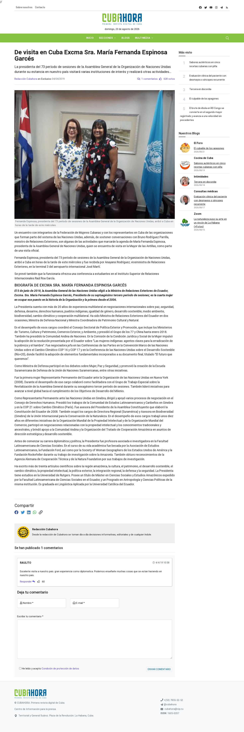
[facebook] (200, 7)
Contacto (40, 7)
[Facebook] (16, 512)
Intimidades (201, 176)
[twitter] (205, 7)
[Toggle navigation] (227, 38)
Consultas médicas (206, 191)
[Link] (41, 512)
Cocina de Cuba (203, 158)
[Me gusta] (39, 581)
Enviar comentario (159, 669)
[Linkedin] (29, 512)
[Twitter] (23, 512)
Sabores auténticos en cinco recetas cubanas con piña (210, 165)
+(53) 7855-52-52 (173, 700)
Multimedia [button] (142, 38)
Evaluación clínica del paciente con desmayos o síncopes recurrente (210, 200)
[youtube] (211, 7)
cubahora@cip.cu (173, 708)
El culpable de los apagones (204, 98)
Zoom (197, 213)
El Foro (198, 143)
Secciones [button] (106, 38)
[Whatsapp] (35, 512)
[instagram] (216, 7)
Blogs (126, 38)
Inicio (90, 38)
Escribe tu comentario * (30, 616)
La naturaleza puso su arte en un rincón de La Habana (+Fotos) (210, 223)
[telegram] (221, 7)
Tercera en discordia (200, 89)
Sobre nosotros (24, 7)
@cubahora (169, 704)
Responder (26, 581)
